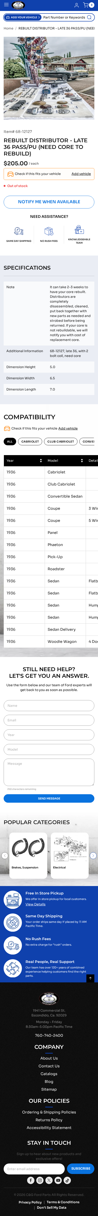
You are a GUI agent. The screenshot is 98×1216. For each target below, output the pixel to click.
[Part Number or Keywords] (89, 17)
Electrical (59, 867)
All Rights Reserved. (68, 1195)
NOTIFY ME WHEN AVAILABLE (49, 201)
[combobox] (67, 17)
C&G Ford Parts (38, 1195)
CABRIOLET (30, 441)
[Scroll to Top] (90, 978)
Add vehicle (81, 174)
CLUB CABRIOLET (60, 441)
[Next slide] (93, 855)
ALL (10, 441)
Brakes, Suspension (25, 867)
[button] (22, 17)
